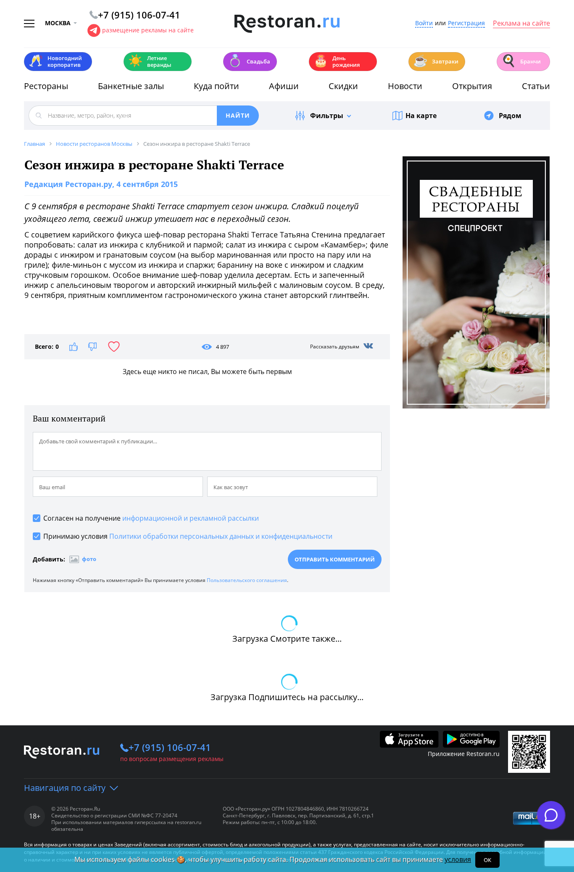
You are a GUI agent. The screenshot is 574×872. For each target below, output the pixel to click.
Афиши (284, 86)
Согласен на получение (151, 518)
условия (458, 859)
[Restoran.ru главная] (287, 24)
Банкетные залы (131, 86)
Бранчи (521, 60)
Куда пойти (216, 86)
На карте (421, 115)
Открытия (472, 86)
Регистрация (466, 23)
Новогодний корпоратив (55, 61)
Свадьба (249, 60)
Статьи (536, 86)
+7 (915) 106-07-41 (170, 747)
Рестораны (46, 86)
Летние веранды (149, 61)
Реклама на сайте (521, 23)
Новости (405, 86)
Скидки (343, 86)
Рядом (510, 115)
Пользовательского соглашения (247, 580)
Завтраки (435, 60)
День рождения (336, 61)
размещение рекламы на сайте (148, 30)
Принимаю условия (187, 536)
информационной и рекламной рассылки (190, 518)
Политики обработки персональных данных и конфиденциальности (220, 536)
